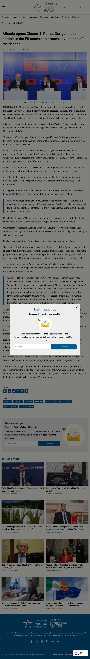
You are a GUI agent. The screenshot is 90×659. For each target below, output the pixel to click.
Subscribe (64, 347)
